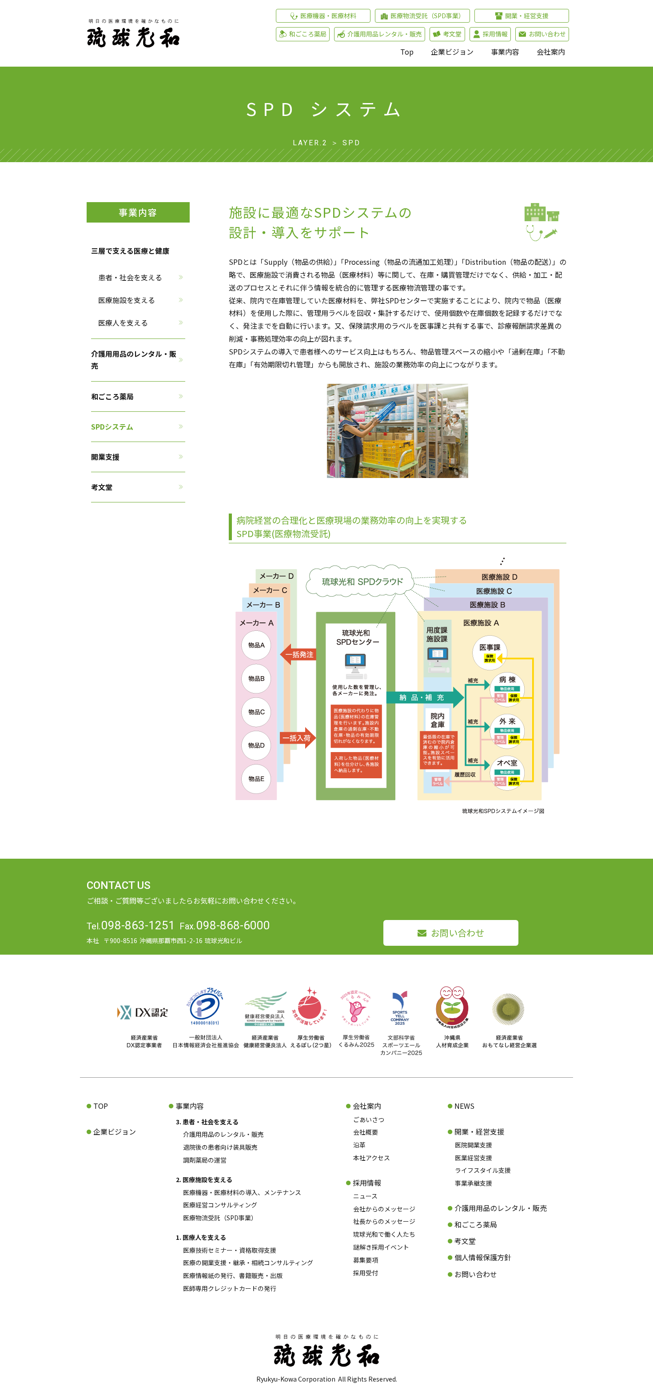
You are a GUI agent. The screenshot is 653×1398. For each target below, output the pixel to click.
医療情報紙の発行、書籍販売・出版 (233, 1275)
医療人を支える (123, 322)
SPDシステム (112, 426)
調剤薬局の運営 (205, 1159)
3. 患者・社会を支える (207, 1121)
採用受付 (365, 1272)
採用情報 (367, 1182)
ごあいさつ (368, 1119)
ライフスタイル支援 (483, 1170)
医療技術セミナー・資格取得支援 (229, 1250)
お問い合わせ (457, 932)
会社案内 (551, 51)
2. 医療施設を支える (204, 1179)
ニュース (365, 1195)
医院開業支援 (473, 1144)
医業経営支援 (473, 1157)
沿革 (359, 1144)
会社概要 (365, 1131)
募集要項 (365, 1259)
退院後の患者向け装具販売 (220, 1147)
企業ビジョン (452, 51)
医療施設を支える (126, 300)
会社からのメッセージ (384, 1208)
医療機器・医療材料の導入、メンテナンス (242, 1192)
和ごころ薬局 (112, 395)
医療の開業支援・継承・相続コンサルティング (248, 1262)
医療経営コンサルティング (220, 1204)
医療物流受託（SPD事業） (220, 1217)
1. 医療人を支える (201, 1237)
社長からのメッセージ (384, 1221)
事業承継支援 (473, 1183)
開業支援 (105, 456)
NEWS (464, 1105)
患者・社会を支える (130, 276)
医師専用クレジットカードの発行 (229, 1288)
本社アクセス (371, 1157)
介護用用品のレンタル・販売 (133, 359)
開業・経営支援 (479, 1131)
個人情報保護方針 (482, 1257)
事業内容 (505, 51)
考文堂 (101, 487)
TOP (100, 1105)
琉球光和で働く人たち (384, 1234)
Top (407, 51)
